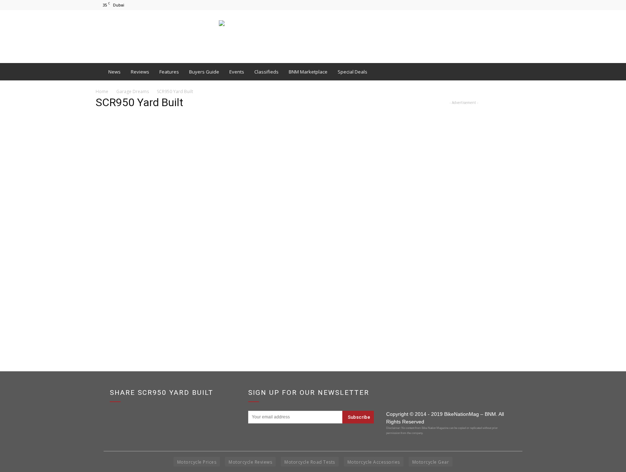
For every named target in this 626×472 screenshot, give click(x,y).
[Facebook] (501, 5)
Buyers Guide (204, 71)
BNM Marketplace (308, 71)
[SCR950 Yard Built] (238, 303)
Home (102, 91)
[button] (521, 71)
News (114, 71)
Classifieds (266, 71)
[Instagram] (513, 5)
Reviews (140, 71)
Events (236, 71)
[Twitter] (524, 5)
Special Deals (352, 71)
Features (169, 71)
